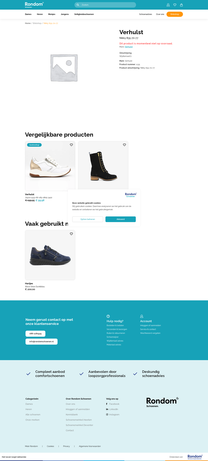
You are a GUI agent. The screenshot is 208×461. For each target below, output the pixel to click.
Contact (70, 430)
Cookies (50, 446)
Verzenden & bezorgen (117, 329)
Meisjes (51, 14)
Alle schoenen (33, 414)
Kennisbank (72, 414)
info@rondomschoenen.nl (41, 341)
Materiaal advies (114, 345)
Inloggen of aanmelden (150, 325)
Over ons (160, 14)
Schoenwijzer (113, 337)
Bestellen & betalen (115, 325)
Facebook (114, 404)
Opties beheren (87, 219)
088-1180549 (35, 333)
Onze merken (32, 420)
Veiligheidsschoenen (84, 14)
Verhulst (129, 47)
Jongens (65, 14)
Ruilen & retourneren (116, 333)
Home (28, 23)
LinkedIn (113, 409)
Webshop (174, 14)
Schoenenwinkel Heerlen (79, 420)
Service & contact (148, 329)
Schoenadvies (145, 14)
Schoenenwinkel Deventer (79, 425)
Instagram (114, 414)
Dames (28, 14)
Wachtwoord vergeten (150, 333)
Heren (40, 14)
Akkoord (121, 219)
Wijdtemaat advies (115, 341)
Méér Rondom (31, 446)
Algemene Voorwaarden (90, 446)
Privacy (66, 446)
